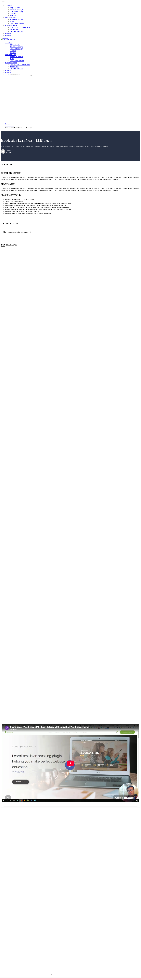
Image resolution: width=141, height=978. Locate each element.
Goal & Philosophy (16, 11)
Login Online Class (16, 31)
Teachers (13, 13)
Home (7, 124)
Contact (8, 35)
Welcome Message (16, 9)
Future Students (10, 17)
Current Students (11, 25)
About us (8, 6)
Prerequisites (14, 29)
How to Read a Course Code (20, 27)
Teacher (8, 150)
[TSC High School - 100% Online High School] (8, 39)
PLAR (12, 21)
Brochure (13, 15)
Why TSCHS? (15, 7)
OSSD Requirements (17, 23)
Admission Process (16, 19)
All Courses (9, 126)
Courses (8, 33)
